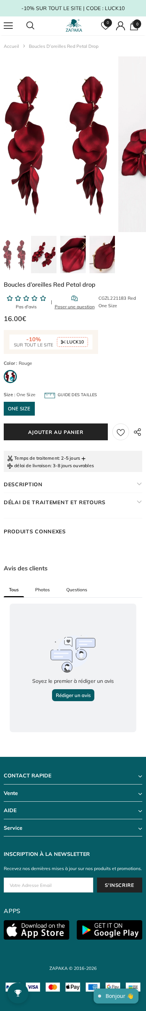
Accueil (11, 46)
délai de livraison (32, 465)
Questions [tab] (76, 589)
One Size (19, 409)
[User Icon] (120, 25)
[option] (58, 144)
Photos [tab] (42, 589)
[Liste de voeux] (120, 431)
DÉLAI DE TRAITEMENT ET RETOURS (55, 502)
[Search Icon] (37, 26)
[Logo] (74, 25)
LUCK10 (75, 342)
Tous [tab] (14, 589)
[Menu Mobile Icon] (8, 25)
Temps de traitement (36, 458)
